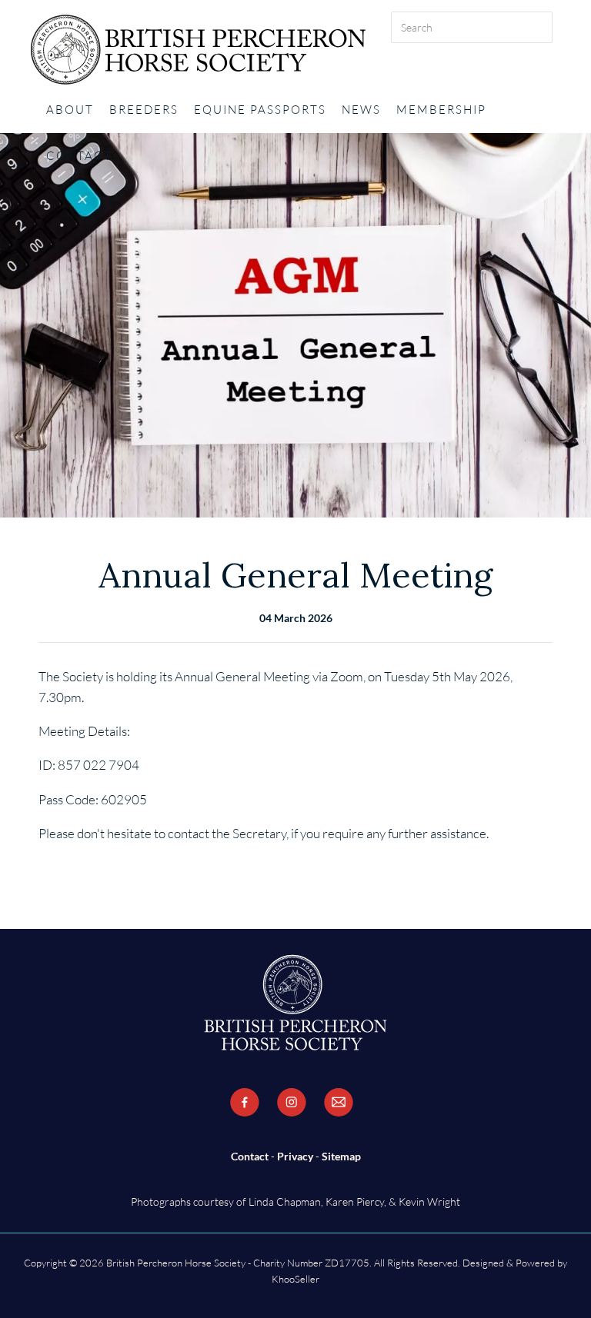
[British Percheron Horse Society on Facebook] (244, 1102)
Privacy (295, 1156)
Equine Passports (260, 109)
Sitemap (341, 1156)
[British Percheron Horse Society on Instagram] (291, 1102)
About (70, 109)
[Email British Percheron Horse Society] (338, 1102)
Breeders (144, 109)
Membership (441, 109)
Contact (79, 155)
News (361, 109)
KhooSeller (295, 1279)
